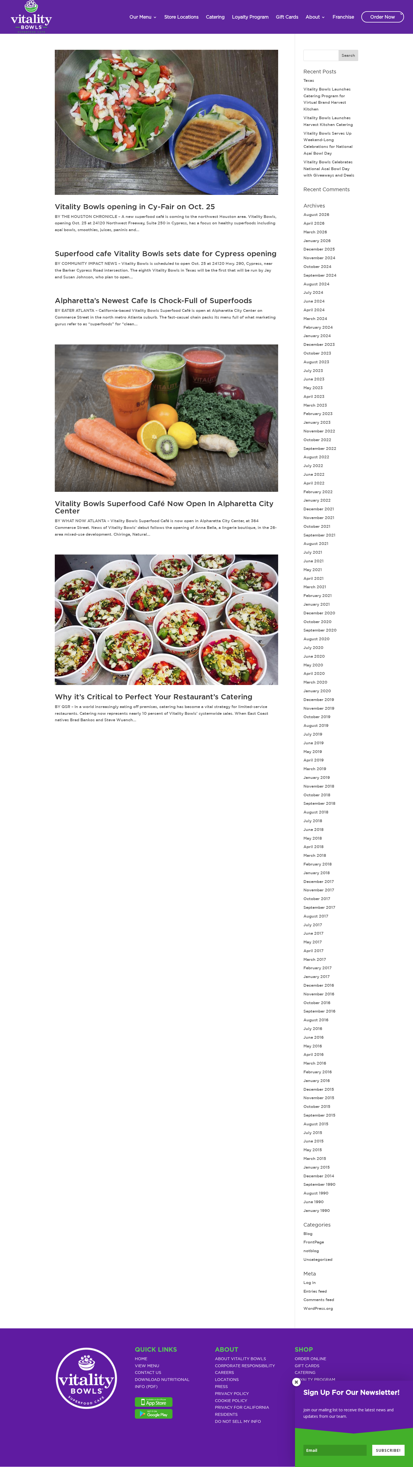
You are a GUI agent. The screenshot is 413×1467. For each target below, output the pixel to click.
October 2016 (316, 1002)
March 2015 (314, 1158)
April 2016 (313, 1054)
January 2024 (317, 335)
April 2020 (314, 673)
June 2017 (313, 933)
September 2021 (319, 535)
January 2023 (317, 422)
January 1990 (316, 1210)
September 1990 (319, 1184)
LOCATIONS (227, 1380)
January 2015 (316, 1167)
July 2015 (312, 1132)
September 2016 (319, 1011)
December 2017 (318, 881)
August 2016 (315, 1020)
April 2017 (313, 950)
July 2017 (312, 925)
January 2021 (316, 604)
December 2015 (318, 1089)
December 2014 (318, 1176)
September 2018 (319, 803)
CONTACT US (148, 1373)
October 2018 (316, 795)
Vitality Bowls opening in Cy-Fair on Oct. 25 (135, 207)
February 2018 (317, 864)
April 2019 (313, 760)
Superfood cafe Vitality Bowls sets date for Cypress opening (165, 254)
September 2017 (319, 907)
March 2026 (315, 232)
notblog (311, 1251)
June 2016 (313, 1037)
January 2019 (316, 777)
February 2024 (318, 327)
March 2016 (314, 1063)
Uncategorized (317, 1259)
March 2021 (314, 587)
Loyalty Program (250, 17)
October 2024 (317, 266)
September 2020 (320, 630)
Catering (215, 17)
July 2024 (313, 292)
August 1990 (315, 1193)
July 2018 (312, 821)
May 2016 (312, 1046)
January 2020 (317, 691)
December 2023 (319, 344)
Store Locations (181, 17)
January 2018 (316, 873)
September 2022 (319, 448)
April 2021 (313, 578)
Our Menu (140, 17)
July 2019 (312, 734)
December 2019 (318, 699)
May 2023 (313, 388)
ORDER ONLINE (310, 1359)
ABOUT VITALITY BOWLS (240, 1359)
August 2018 (315, 812)
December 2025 (319, 249)
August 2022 (316, 457)
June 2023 (313, 379)
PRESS (221, 1387)
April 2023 (313, 396)
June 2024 (314, 301)
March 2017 (314, 959)
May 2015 (312, 1150)
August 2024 (316, 284)
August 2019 (315, 725)
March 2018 (314, 855)
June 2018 (313, 829)
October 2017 (316, 898)
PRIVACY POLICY (232, 1394)
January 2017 (316, 976)
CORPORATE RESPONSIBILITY (245, 1366)
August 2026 (316, 214)
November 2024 (319, 258)
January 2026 (317, 240)
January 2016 (316, 1080)
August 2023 (316, 362)
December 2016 (318, 985)
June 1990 (313, 1202)
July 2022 (313, 465)
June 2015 (313, 1141)
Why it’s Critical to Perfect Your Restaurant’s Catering (153, 697)
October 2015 (316, 1106)
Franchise (343, 17)
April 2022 (313, 483)
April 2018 (313, 846)
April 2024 (314, 310)
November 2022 (319, 431)
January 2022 (317, 500)
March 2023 (315, 405)
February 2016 (317, 1072)
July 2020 (313, 647)
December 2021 (318, 509)
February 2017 (317, 968)
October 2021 (316, 526)
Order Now (382, 17)
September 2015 (319, 1115)
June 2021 (313, 561)
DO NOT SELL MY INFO (238, 1422)
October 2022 (317, 440)
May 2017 (312, 942)
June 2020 (314, 656)
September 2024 (320, 275)
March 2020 (315, 682)
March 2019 (314, 769)
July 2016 (312, 1028)
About (313, 17)
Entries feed (315, 1291)
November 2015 (318, 1098)
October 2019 (316, 717)
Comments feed (318, 1299)
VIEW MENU (147, 1366)
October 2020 (317, 621)
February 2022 (318, 492)
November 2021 (318, 517)
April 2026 (313, 223)
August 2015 (315, 1124)
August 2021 (315, 543)
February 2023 (318, 413)
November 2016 (318, 994)
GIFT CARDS (307, 1366)
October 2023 (317, 353)
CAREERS (224, 1373)
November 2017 (318, 890)
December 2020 (319, 613)
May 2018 (312, 838)
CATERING (305, 1373)
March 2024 (315, 318)
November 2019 (318, 708)
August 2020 (316, 639)
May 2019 (312, 751)
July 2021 (312, 552)
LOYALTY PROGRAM (315, 1380)
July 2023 (313, 370)
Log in (309, 1282)
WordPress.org (318, 1308)
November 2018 (318, 786)
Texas (308, 80)
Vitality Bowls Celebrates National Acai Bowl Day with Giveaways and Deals (328, 169)
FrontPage (313, 1242)
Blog (307, 1233)
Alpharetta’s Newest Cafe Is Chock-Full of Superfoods (153, 301)
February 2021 (317, 595)
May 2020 (313, 665)
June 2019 (313, 743)
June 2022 (313, 474)
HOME (141, 1359)
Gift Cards (287, 17)
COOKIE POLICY (231, 1401)
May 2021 (312, 569)
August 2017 (315, 916)
